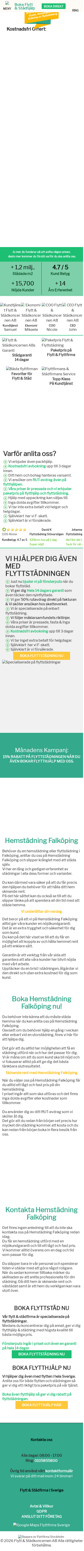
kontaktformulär (59, 1471)
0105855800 (46, 1460)
